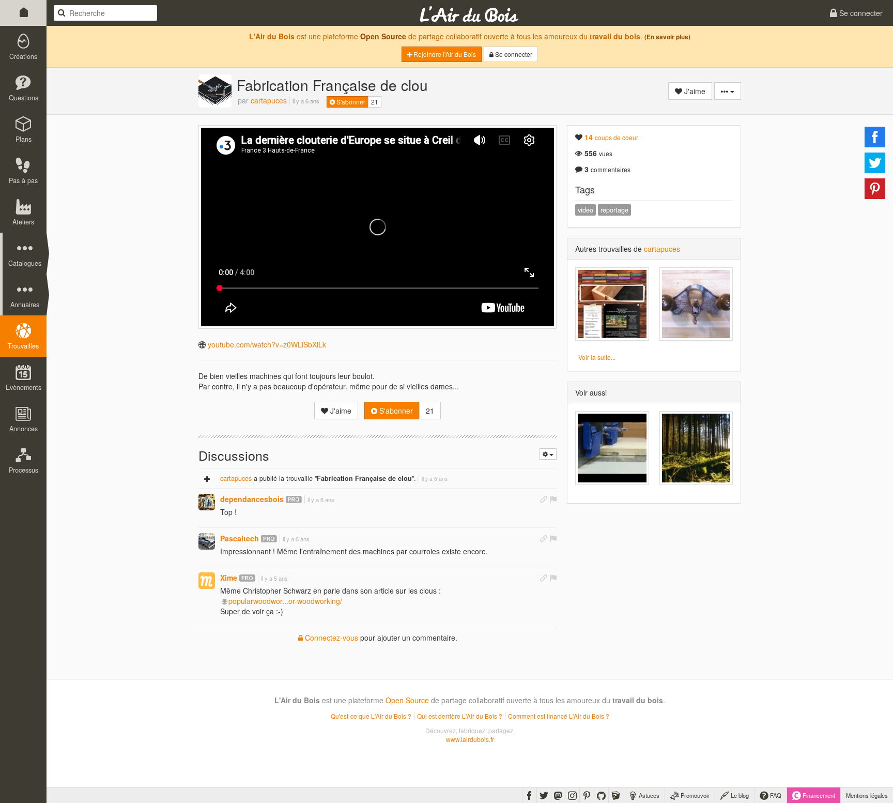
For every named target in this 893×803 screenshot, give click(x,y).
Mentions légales (867, 795)
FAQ (774, 795)
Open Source (383, 36)
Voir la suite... (596, 357)
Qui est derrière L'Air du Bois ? (459, 715)
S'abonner (350, 101)
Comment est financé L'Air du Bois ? (558, 715)
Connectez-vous (330, 637)
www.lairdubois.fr (470, 739)
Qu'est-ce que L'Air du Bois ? (371, 715)
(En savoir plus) (667, 37)
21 (374, 101)
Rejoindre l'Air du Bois (444, 54)
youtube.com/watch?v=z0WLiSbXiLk (267, 344)
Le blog (739, 795)
